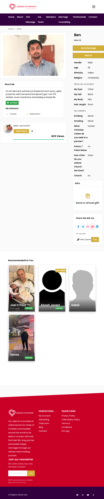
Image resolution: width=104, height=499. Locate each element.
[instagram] (83, 495)
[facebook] (77, 495)
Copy (95, 239)
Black (90, 94)
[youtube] (88, 495)
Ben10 (16, 126)
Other (91, 89)
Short (90, 104)
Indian (91, 72)
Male (19, 29)
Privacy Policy (20, 482)
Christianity (93, 77)
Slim (90, 99)
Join (31, 473)
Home (11, 29)
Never (91, 115)
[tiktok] (93, 495)
